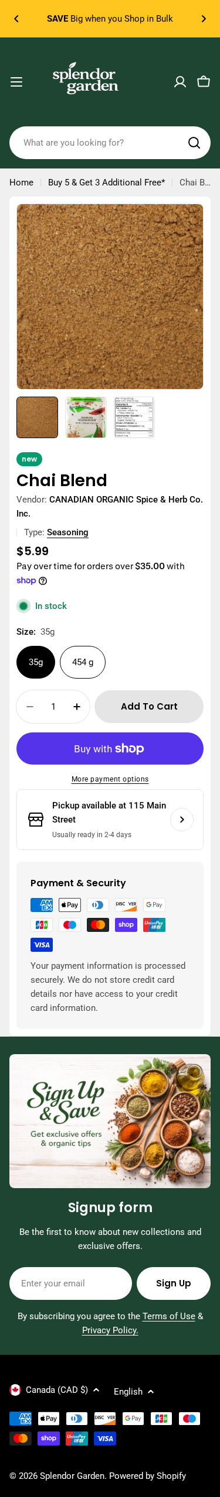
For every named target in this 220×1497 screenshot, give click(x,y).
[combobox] (110, 142)
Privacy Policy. (110, 1330)
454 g (82, 662)
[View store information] (182, 819)
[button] (16, 19)
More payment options (110, 779)
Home (21, 182)
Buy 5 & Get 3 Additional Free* (106, 182)
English (128, 1391)
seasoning (68, 532)
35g (36, 662)
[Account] (180, 82)
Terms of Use (169, 1316)
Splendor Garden (72, 1476)
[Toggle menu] (16, 82)
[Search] (194, 143)
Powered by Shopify (147, 1476)
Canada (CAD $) (57, 1390)
